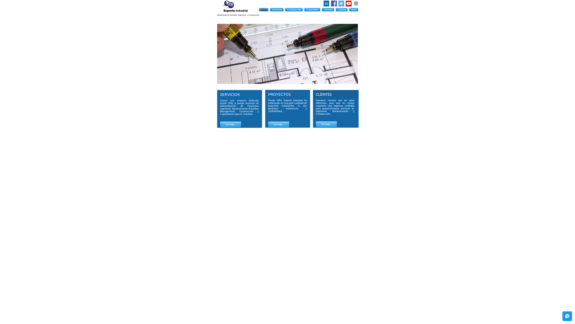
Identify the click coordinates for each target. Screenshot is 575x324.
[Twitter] (341, 3)
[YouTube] (349, 3)
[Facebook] (334, 3)
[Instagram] (356, 3)
